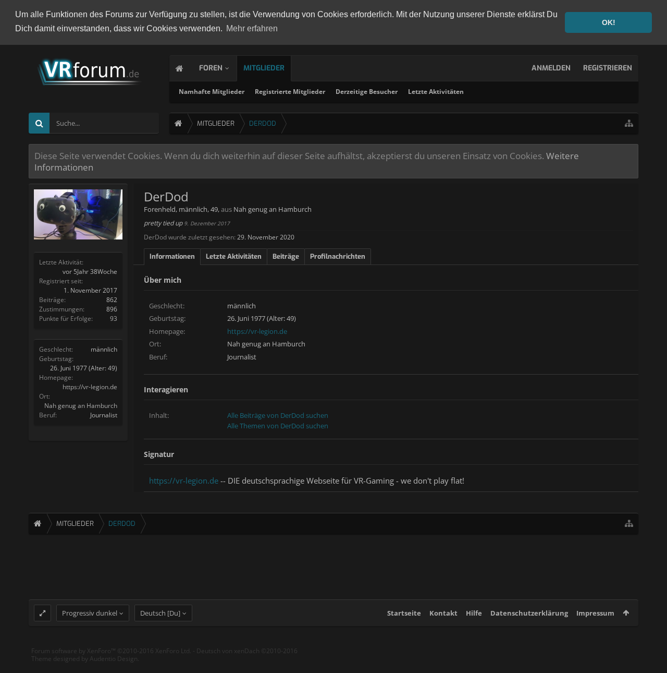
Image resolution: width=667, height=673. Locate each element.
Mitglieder (264, 68)
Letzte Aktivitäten (436, 91)
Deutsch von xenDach (247, 650)
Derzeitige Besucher (367, 91)
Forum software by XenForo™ (111, 650)
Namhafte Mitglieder (211, 91)
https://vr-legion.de (90, 386)
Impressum (595, 613)
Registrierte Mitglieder (290, 91)
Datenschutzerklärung (529, 613)
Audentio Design (114, 658)
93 (113, 318)
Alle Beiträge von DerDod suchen (277, 415)
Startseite (404, 613)
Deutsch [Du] (160, 613)
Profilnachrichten (337, 256)
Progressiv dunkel (89, 613)
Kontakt (443, 613)
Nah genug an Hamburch (80, 405)
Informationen (172, 256)
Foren (211, 68)
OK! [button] (608, 22)
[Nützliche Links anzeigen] (629, 123)
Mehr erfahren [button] (252, 28)
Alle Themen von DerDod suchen (277, 425)
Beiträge (286, 256)
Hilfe (474, 613)
